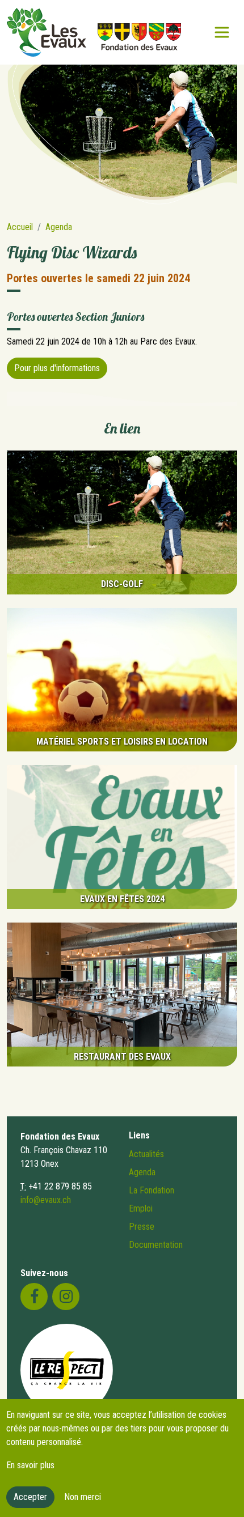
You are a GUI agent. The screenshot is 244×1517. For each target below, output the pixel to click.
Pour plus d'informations (57, 368)
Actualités (146, 1154)
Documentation (156, 1244)
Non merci (82, 1496)
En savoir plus (30, 1465)
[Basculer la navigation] (222, 32)
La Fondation (151, 1190)
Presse (141, 1226)
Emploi (141, 1208)
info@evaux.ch (45, 1200)
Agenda (58, 227)
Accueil (20, 227)
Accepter (30, 1496)
